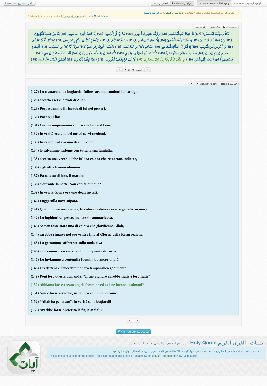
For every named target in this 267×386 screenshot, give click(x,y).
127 (198, 33)
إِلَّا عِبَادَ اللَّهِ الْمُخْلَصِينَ (181, 33)
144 (201, 53)
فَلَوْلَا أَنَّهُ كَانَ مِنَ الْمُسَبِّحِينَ (63, 46)
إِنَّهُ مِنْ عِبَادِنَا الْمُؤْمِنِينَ (47, 33)
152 (70, 59)
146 (120, 53)
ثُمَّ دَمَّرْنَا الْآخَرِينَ (117, 40)
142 (83, 46)
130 (100, 33)
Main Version (247, 3)
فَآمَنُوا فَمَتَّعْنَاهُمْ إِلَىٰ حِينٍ (57, 53)
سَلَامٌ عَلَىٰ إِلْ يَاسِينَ (114, 33)
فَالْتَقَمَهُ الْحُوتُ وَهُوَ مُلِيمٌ (100, 46)
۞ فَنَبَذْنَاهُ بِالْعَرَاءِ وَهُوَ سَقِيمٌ (181, 53)
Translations (182, 3)
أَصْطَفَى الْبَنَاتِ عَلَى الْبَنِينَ (52, 59)
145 (161, 53)
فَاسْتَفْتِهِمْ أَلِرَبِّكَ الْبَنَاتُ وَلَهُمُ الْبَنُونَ (213, 59)
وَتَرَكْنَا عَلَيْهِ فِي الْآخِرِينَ (147, 33)
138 (230, 46)
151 (102, 59)
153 (34, 59)
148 (39, 53)
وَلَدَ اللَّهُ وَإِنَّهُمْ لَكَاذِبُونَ (86, 59)
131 (63, 33)
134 (163, 40)
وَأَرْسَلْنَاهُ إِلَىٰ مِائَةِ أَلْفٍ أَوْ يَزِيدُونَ (97, 53)
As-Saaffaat (223, 27)
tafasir (160, 3)
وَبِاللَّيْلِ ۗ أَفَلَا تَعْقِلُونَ (43, 40)
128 (164, 33)
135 (130, 40)
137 (59, 40)
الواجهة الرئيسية (151, 12)
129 (129, 33)
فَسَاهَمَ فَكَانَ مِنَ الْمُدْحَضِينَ (137, 46)
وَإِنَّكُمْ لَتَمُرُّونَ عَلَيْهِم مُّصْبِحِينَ (81, 40)
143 (44, 46)
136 (103, 40)
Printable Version (214, 3)
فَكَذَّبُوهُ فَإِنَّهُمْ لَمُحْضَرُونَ (215, 33)
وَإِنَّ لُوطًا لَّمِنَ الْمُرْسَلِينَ (212, 40)
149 (189, 59)
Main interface (101, 15)
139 (195, 46)
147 (75, 53)
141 (118, 46)
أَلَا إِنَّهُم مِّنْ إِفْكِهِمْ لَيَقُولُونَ (121, 59)
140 (157, 46)
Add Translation (134, 331)
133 (195, 40)
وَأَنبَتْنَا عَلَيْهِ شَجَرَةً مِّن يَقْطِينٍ (141, 53)
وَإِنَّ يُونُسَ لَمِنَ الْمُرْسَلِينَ (212, 46)
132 (229, 40)
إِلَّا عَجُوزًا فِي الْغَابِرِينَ (146, 40)
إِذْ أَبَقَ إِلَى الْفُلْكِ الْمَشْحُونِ (176, 46)
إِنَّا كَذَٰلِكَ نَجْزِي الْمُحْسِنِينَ (81, 33)
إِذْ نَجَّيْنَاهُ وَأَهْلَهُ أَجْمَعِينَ (179, 40)
